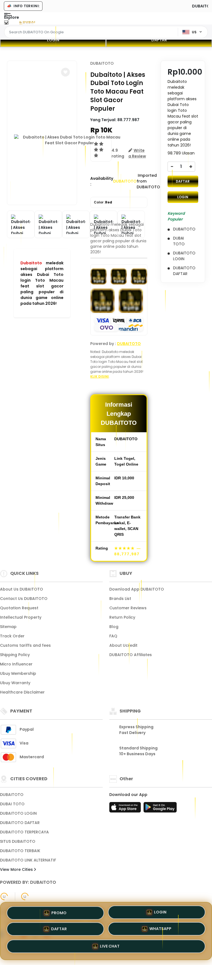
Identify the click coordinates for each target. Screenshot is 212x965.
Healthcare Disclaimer (22, 692)
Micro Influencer (16, 664)
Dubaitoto (31, 263)
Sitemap (8, 626)
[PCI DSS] (4, 896)
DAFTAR (159, 40)
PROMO (59, 913)
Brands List (120, 598)
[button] (65, 72)
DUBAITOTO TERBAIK (20, 850)
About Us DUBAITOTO (21, 589)
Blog (113, 626)
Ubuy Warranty (15, 683)
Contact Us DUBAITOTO (23, 598)
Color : (103, 202)
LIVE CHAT (110, 947)
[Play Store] (160, 809)
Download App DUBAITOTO (136, 589)
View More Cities (17, 869)
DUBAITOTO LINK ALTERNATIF (28, 860)
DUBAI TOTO (12, 804)
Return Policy (122, 617)
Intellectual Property (20, 617)
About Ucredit (123, 645)
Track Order (12, 636)
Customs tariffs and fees (25, 645)
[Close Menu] (6, 23)
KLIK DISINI (99, 376)
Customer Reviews (128, 608)
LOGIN (53, 40)
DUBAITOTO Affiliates (130, 654)
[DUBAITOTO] (27, 22)
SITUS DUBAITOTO (17, 841)
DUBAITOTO (102, 63)
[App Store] (125, 809)
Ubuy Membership (18, 673)
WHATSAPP (160, 930)
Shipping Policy (15, 654)
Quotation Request (19, 608)
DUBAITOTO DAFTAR (20, 822)
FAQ (113, 636)
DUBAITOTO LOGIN (18, 813)
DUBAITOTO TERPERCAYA (24, 832)
